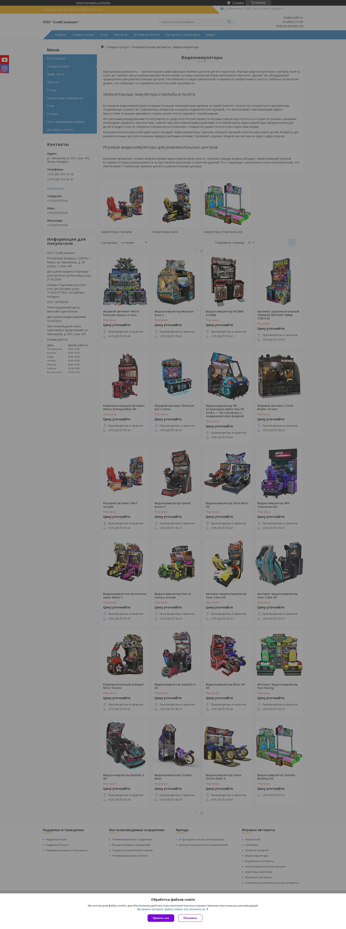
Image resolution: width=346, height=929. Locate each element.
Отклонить (190, 918)
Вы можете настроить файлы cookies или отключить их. (171, 909)
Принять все (161, 918)
